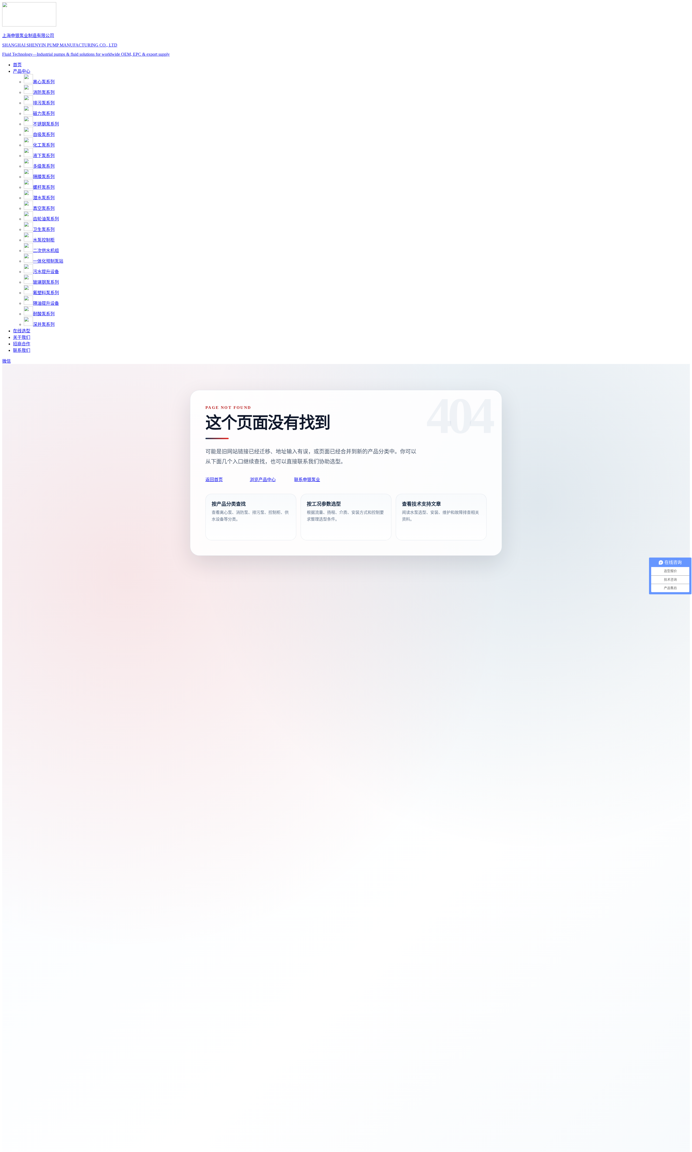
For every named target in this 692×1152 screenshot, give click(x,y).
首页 (17, 64)
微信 (6, 361)
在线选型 (21, 331)
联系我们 (21, 350)
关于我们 (21, 337)
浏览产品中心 (263, 479)
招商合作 (21, 344)
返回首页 (214, 479)
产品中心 (21, 71)
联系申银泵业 (307, 479)
